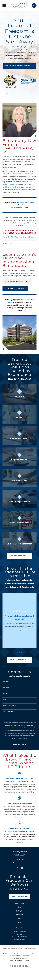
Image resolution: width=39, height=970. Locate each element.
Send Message (19, 744)
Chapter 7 (26, 182)
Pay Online (19, 915)
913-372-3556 (19, 862)
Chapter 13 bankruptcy (9, 184)
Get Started (18, 896)
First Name (5, 681)
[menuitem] (11, 960)
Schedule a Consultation (17, 66)
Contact (19, 922)
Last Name (5, 687)
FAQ (19, 919)
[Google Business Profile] (22, 868)
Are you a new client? (9, 705)
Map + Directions (19, 939)
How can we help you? (9, 711)
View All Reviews (17, 660)
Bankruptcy (19, 911)
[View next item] (7, 93)
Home (19, 907)
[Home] (19, 5)
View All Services (17, 556)
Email (4, 699)
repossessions (28, 187)
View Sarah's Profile (15, 289)
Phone (4, 693)
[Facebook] (17, 868)
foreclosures (16, 187)
